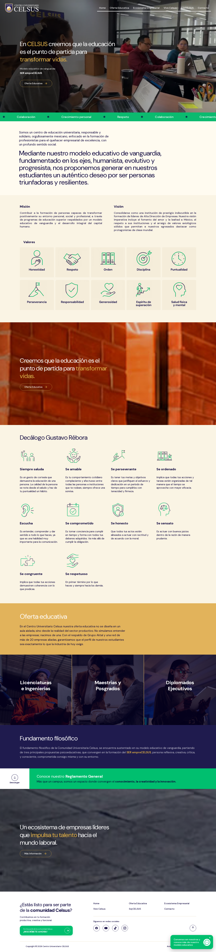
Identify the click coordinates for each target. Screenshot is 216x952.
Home (102, 7)
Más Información (33, 853)
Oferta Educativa (119, 7)
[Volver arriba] (193, 928)
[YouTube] (106, 928)
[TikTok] (115, 928)
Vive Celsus (170, 7)
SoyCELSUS (187, 7)
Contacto (203, 7)
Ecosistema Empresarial (146, 7)
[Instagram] (125, 928)
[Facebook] (96, 928)
